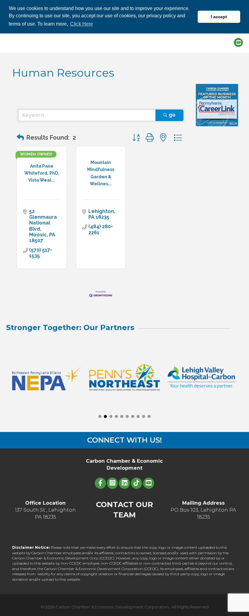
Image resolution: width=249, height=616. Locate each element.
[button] (20, 137)
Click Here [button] (81, 23)
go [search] (172, 115)
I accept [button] (219, 16)
